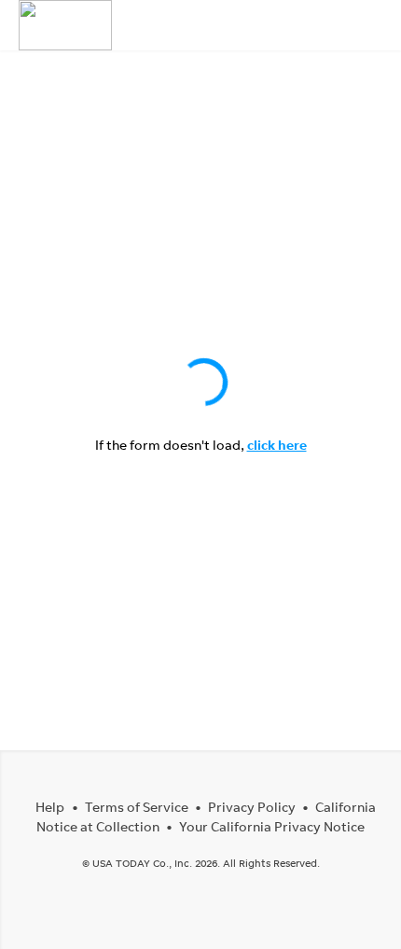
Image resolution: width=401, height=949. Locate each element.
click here (277, 445)
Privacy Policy (252, 807)
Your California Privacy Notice (272, 826)
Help (49, 807)
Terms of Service (136, 807)
